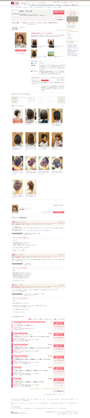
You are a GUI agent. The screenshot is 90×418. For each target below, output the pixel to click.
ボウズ (50, 100)
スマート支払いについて (71, 44)
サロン (68, 32)
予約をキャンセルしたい (71, 53)
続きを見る (43, 89)
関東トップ (32, 7)
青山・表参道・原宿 (14, 399)
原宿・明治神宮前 (22, 399)
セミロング (41, 97)
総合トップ (13, 7)
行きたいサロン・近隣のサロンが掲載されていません (72, 46)
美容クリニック (75, 4)
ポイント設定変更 (70, 27)
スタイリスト (54, 7)
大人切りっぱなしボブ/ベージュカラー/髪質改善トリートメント (57, 125)
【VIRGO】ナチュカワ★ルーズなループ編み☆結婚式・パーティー (30, 172)
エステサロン (66, 4)
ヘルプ (77, 2)
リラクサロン (58, 4)
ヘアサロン (25, 4)
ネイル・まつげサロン (42, 4)
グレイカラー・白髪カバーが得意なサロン (53, 399)
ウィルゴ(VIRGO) (48, 7)
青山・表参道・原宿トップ (39, 7)
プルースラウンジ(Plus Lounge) (16, 408)
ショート (32, 97)
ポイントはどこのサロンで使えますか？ (72, 49)
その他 (50, 102)
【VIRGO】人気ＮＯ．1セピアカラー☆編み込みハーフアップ (30, 196)
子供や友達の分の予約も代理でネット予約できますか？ (72, 51)
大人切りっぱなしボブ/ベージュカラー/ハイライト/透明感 (30, 149)
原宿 (40, 399)
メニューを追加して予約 (59, 326)
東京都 (28, 399)
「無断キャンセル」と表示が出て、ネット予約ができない (72, 55)
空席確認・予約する (58, 12)
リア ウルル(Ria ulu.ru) (48, 408)
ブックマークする (60, 16)
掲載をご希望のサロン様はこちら (72, 412)
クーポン (68, 35)
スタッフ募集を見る (59, 19)
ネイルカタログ (50, 4)
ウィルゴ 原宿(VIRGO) (25, 408)
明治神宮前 (36, 399)
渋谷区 (31, 399)
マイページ (72, 2)
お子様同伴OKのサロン (26, 400)
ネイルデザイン (70, 38)
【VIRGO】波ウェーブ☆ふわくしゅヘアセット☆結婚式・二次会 (17, 172)
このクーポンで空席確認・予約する (59, 323)
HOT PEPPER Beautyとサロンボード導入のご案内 (55, 412)
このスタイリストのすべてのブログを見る (57, 77)
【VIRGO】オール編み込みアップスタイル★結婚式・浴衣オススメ (17, 196)
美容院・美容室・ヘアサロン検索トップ (61, 2)
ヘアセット (32, 98)
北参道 (43, 399)
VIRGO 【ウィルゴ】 (26, 11)
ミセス (40, 98)
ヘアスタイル (33, 4)
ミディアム (23, 97)
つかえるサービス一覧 (71, 26)
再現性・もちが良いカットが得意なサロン (68, 399)
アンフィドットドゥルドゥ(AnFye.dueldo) (59, 408)
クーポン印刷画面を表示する (58, 391)
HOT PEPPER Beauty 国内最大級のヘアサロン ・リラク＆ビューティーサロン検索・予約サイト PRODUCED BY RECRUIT (15, 3)
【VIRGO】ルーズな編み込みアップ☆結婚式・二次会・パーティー (57, 172)
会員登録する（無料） (72, 15)
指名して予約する (21, 50)
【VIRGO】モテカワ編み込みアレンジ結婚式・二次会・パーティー (44, 172)
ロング (50, 97)
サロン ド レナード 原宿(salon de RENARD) (37, 408)
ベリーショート (23, 98)
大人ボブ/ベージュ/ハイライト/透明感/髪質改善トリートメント (17, 149)
